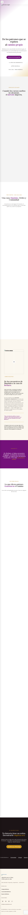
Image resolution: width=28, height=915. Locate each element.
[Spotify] (9, 901)
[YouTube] (6, 901)
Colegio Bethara (5, 889)
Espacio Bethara (5, 894)
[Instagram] (2, 901)
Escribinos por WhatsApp (14, 846)
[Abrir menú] (2, 2)
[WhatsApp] (12, 901)
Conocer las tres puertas (14, 57)
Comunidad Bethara (6, 891)
